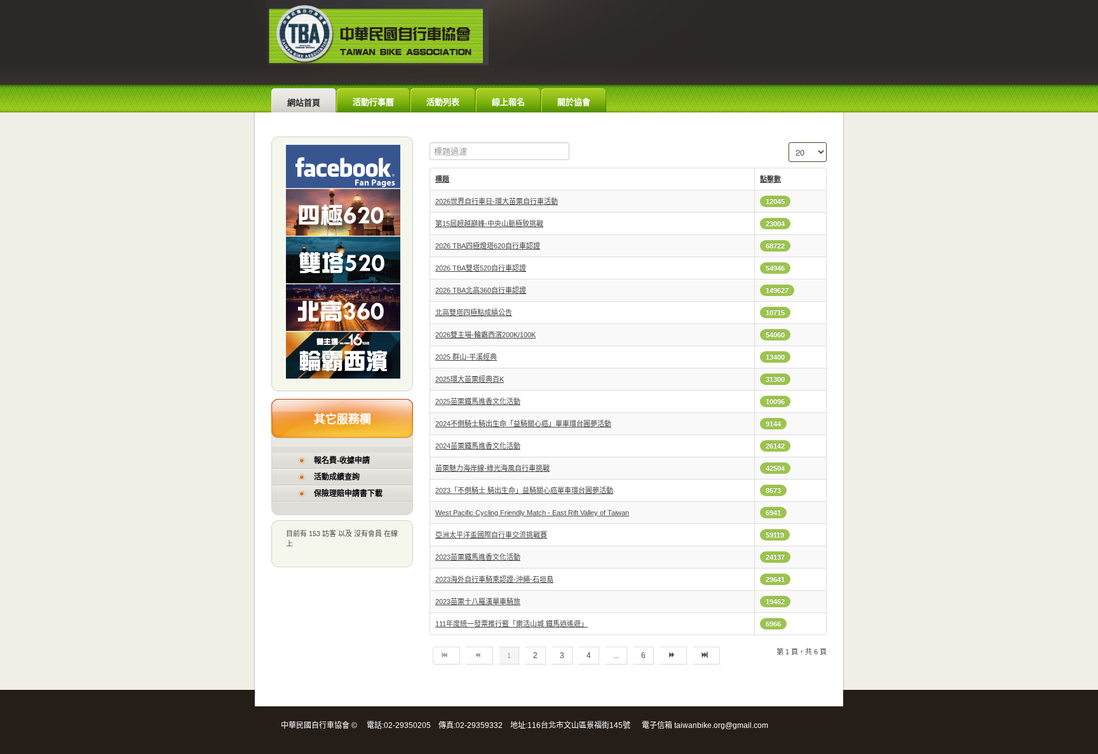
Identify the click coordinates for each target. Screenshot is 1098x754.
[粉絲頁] (343, 165)
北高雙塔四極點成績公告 (473, 312)
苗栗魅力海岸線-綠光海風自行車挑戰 (492, 468)
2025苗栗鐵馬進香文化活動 (477, 401)
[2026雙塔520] (343, 259)
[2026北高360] (343, 306)
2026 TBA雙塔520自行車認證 (480, 268)
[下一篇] (673, 655)
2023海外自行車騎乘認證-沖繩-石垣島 (494, 579)
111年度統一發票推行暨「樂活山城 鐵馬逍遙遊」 (511, 624)
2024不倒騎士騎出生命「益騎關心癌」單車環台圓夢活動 (523, 423)
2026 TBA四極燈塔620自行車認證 (487, 246)
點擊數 (770, 179)
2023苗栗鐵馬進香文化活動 (477, 557)
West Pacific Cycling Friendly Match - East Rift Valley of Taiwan (532, 512)
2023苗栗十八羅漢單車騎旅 (477, 601)
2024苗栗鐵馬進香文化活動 (477, 446)
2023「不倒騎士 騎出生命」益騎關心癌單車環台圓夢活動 (524, 490)
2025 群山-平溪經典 (466, 357)
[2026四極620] (343, 211)
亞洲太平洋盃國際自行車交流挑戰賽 (491, 535)
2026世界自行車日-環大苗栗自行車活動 (496, 201)
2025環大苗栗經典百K (469, 379)
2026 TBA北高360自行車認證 (480, 290)
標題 (442, 179)
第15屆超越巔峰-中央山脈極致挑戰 (489, 223)
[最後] (706, 655)
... (616, 655)
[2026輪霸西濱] (343, 354)
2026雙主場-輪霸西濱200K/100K (485, 335)
